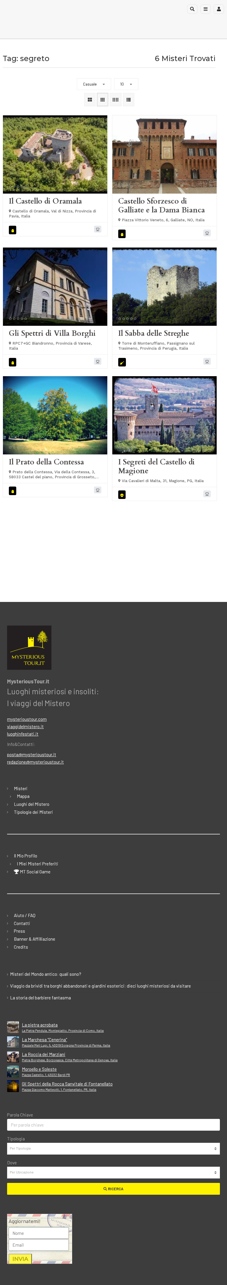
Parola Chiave (20, 1114)
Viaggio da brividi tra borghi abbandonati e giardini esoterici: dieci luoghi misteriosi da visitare (100, 985)
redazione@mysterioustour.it (35, 762)
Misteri (20, 788)
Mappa (23, 796)
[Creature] (122, 494)
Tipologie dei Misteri (33, 812)
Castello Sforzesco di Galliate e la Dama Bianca (161, 205)
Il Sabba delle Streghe (153, 333)
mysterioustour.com (27, 719)
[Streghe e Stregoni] (123, 362)
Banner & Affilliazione (34, 939)
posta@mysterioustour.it (31, 754)
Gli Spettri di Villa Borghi (52, 333)
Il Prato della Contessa (46, 462)
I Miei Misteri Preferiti (37, 863)
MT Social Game (35, 871)
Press (19, 931)
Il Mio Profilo (25, 855)
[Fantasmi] (13, 230)
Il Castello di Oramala (45, 201)
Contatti (22, 923)
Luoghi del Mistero (31, 804)
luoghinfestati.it (22, 733)
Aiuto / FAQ (24, 915)
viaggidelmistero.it (25, 726)
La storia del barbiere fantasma (40, 997)
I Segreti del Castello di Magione (156, 466)
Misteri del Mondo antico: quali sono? (45, 974)
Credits (21, 947)
